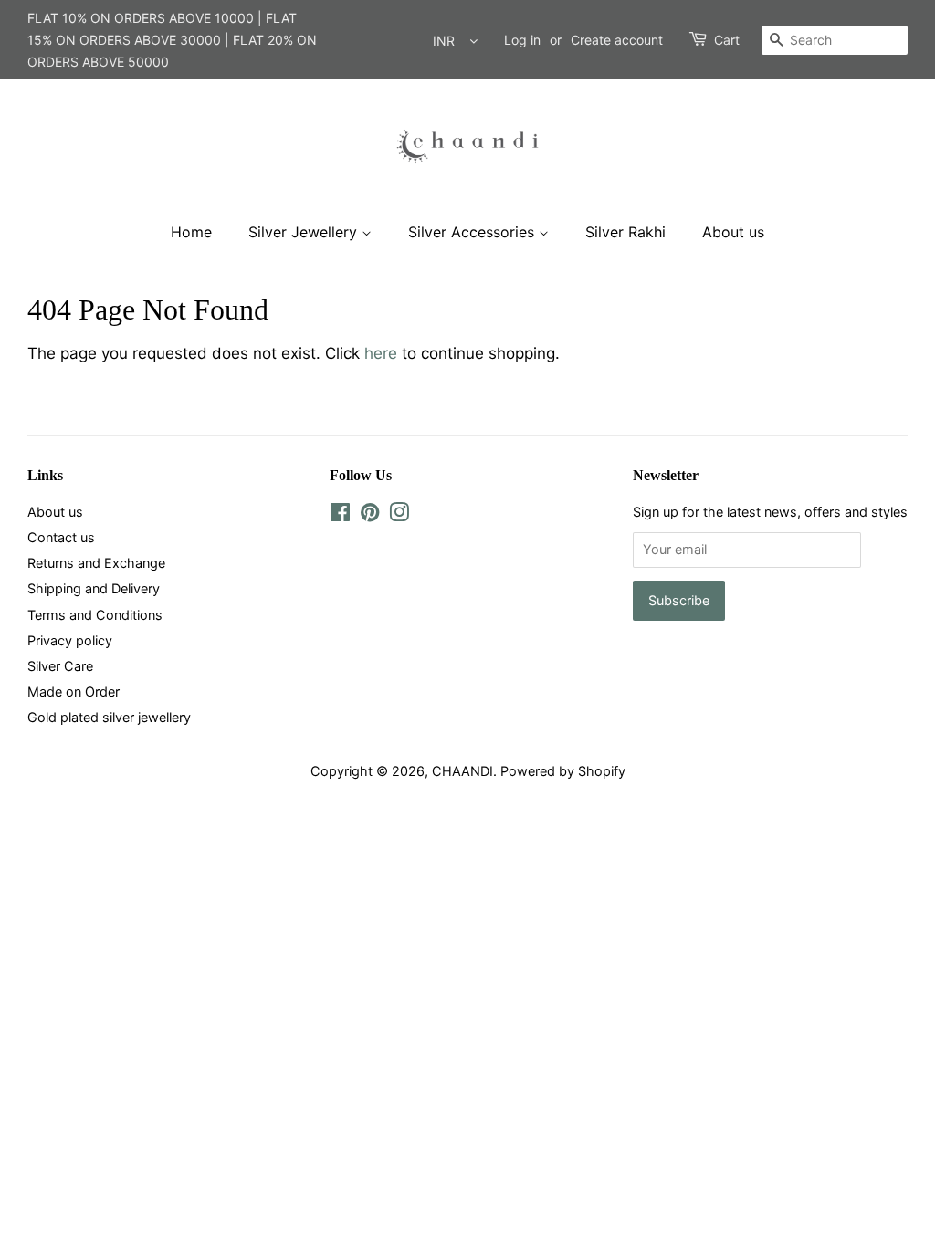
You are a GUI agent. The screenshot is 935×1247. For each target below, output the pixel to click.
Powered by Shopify (562, 771)
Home (191, 232)
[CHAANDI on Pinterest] (370, 515)
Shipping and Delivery (93, 588)
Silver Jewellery (305, 232)
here (380, 353)
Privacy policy (69, 640)
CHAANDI (462, 771)
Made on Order (73, 691)
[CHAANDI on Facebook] (340, 515)
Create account (617, 39)
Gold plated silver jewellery (109, 717)
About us (733, 232)
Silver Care (60, 666)
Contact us (61, 537)
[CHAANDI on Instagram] (399, 515)
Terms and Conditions (95, 615)
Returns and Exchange (96, 563)
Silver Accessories (473, 232)
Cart (727, 39)
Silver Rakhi (625, 232)
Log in (522, 39)
